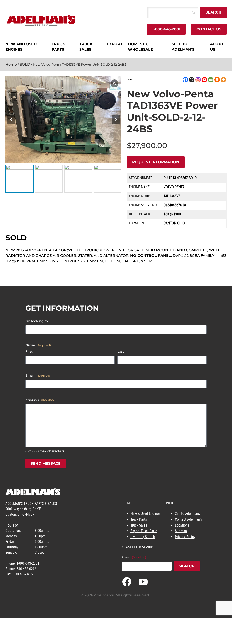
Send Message (46, 463)
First (29, 351)
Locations (182, 525)
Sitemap (181, 531)
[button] (116, 119)
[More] (223, 79)
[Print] (217, 79)
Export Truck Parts (143, 531)
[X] (191, 79)
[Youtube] (204, 79)
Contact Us (208, 29)
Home (11, 64)
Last (120, 351)
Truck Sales (138, 525)
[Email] (210, 79)
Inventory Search (142, 537)
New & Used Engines (145, 513)
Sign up (187, 566)
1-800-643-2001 (166, 29)
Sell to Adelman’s (187, 513)
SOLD (25, 64)
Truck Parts (138, 519)
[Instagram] (198, 79)
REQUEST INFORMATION (155, 162)
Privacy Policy (185, 537)
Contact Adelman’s (188, 519)
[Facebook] (185, 79)
